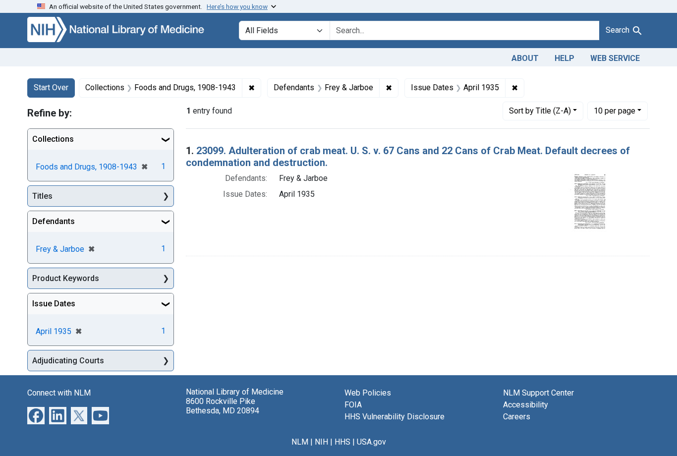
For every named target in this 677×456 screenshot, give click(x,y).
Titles (42, 196)
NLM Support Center (538, 393)
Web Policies (367, 393)
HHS (342, 442)
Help (564, 58)
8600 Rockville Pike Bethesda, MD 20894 (222, 406)
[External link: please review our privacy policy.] (36, 415)
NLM (299, 442)
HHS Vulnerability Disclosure (394, 416)
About (525, 58)
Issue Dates (53, 303)
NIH (321, 442)
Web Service (615, 58)
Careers (516, 416)
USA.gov (371, 442)
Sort (540, 110)
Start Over (51, 87)
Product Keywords (65, 278)
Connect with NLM (59, 393)
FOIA (353, 404)
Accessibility (525, 404)
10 (614, 110)
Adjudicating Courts (68, 360)
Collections (53, 139)
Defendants (53, 221)
